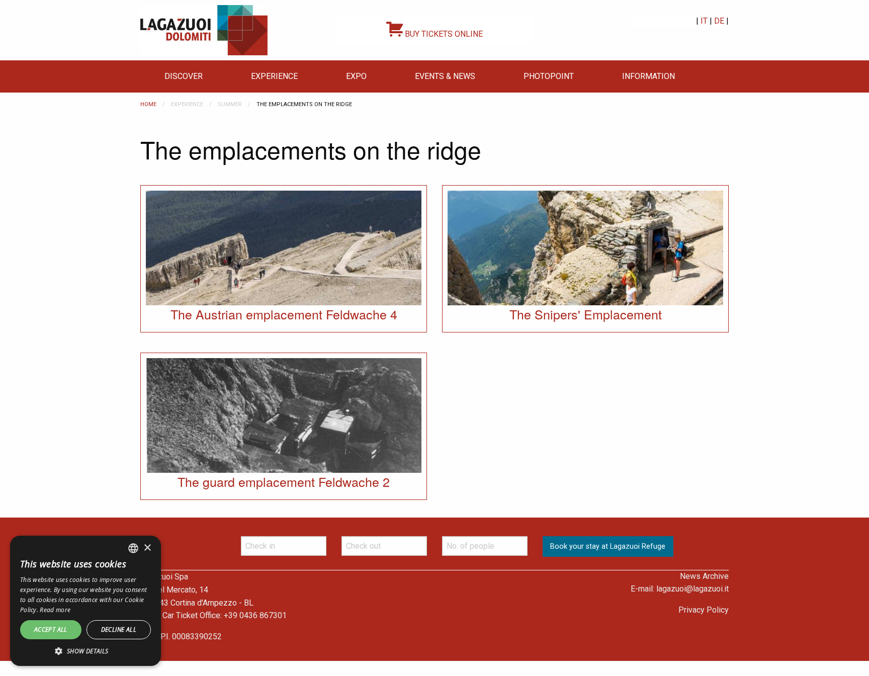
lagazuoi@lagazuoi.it (692, 589)
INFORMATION (648, 76)
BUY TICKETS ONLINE (443, 34)
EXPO (356, 76)
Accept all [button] (50, 629)
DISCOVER (183, 76)
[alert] (85, 601)
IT (704, 21)
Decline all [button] (118, 629)
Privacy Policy (703, 610)
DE (719, 21)
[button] (85, 651)
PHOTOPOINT (549, 76)
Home (148, 104)
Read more (55, 610)
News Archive (704, 576)
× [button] (147, 548)
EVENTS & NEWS (445, 76)
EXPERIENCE (274, 76)
